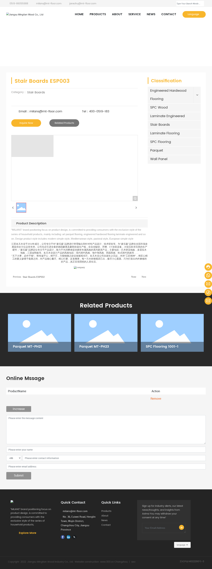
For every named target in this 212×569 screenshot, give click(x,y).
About (105, 516)
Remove (156, 398)
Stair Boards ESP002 (34, 277)
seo (133, 562)
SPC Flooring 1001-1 (162, 346)
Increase (19, 409)
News (105, 520)
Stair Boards (50, 48)
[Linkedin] (69, 537)
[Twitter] (74, 537)
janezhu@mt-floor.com (82, 3)
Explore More (27, 533)
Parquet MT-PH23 (94, 346)
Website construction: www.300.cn (94, 562)
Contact (106, 525)
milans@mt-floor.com (48, 3)
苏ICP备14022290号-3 (192, 561)
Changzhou (121, 562)
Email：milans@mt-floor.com (40, 111)
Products (33, 48)
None (133, 277)
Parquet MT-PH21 (27, 346)
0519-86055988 (19, 3)
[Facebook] (63, 537)
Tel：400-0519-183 (95, 111)
